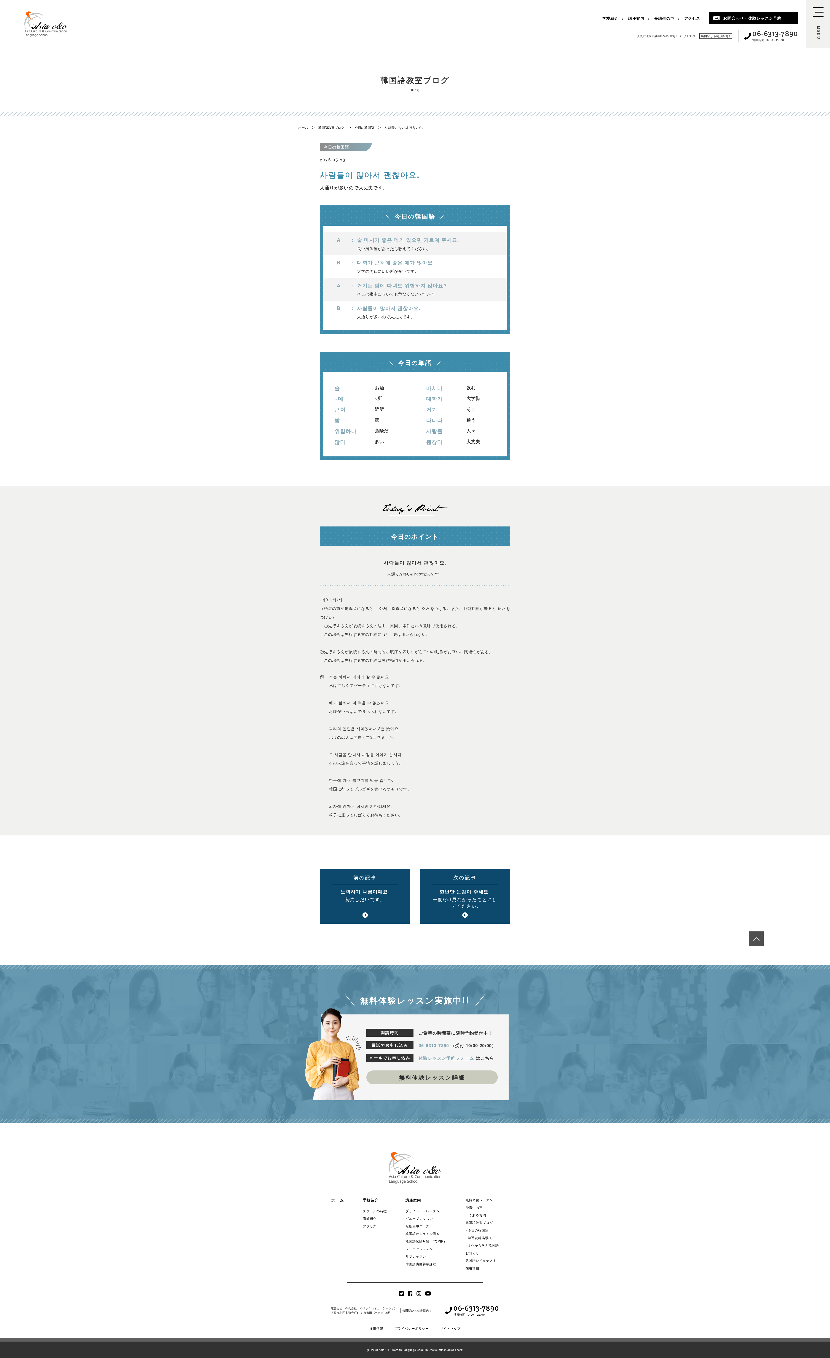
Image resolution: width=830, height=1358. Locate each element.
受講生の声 (664, 18)
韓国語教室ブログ (331, 127)
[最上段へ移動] (756, 938)
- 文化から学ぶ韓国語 (482, 1245)
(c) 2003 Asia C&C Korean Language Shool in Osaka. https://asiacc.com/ (415, 1349)
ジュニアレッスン (419, 1248)
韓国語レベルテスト (481, 1260)
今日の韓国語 (364, 127)
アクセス (692, 18)
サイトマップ (450, 1328)
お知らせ (472, 1252)
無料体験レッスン (479, 1199)
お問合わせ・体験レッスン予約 (752, 18)
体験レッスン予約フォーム (446, 1058)
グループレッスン (419, 1218)
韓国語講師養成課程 (420, 1263)
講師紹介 (370, 1218)
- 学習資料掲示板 (479, 1237)
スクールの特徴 (375, 1210)
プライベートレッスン (422, 1210)
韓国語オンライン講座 (422, 1233)
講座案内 (636, 18)
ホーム (303, 127)
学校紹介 (610, 18)
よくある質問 (476, 1215)
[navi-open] (818, 24)
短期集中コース (417, 1226)
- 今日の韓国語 (477, 1230)
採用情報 (472, 1268)
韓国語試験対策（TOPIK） (426, 1241)
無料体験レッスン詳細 (432, 1077)
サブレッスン (415, 1256)
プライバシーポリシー (411, 1328)
